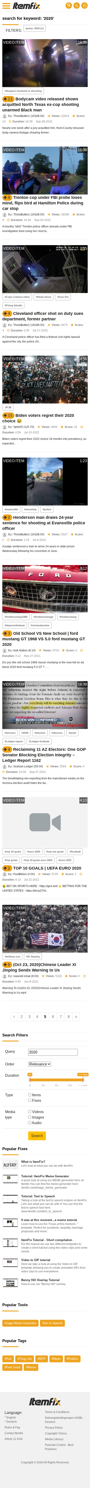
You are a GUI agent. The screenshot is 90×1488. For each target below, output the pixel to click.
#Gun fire (63, 297)
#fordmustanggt (43, 616)
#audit (72, 732)
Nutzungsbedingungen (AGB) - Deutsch (64, 1420)
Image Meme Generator (20, 1323)
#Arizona (10, 732)
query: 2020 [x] (35, 28)
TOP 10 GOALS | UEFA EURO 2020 (47, 868)
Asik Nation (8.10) (24, 650)
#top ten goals (55, 851)
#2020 (24, 732)
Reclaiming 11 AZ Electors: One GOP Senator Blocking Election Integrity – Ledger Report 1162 (44, 755)
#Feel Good (12, 1367)
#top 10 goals (13, 851)
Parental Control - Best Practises (59, 1447)
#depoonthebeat (15, 625)
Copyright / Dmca (56, 1433)
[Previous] (14, 1016)
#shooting (30, 509)
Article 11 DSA (14, 1439)
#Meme (31, 1367)
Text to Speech (52, 1323)
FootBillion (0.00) (24, 874)
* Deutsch (11, 1421)
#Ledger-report (14, 741)
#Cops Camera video (17, 297)
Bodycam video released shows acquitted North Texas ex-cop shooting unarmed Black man (40, 104)
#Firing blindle (13, 305)
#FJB (8, 407)
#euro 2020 (33, 851)
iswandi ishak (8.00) (26, 976)
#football (75, 851)
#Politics (72, 1358)
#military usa (12, 956)
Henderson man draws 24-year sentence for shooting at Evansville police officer (43, 523)
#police (46, 509)
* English (10, 1417)
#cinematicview (40, 625)
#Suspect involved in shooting (23, 91)
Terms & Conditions (57, 1412)
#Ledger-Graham (39, 741)
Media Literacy (54, 1439)
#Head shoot (43, 297)
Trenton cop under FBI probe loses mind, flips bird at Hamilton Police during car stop (42, 203)
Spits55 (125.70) (23, 427)
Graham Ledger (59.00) (28, 766)
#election (39, 732)
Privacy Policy (54, 1427)
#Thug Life (25, 1358)
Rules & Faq (12, 1427)
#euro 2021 (65, 860)
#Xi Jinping (33, 956)
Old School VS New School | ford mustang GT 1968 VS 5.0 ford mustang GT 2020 (43, 639)
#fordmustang (68, 616)
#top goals (11, 860)
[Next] (76, 1016)
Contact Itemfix (14, 1433)
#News (56, 1358)
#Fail (8, 1358)
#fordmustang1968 (16, 616)
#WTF (42, 1358)
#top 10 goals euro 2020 (38, 860)
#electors (57, 732)
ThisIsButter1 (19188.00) (28, 116)
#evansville (11, 509)
